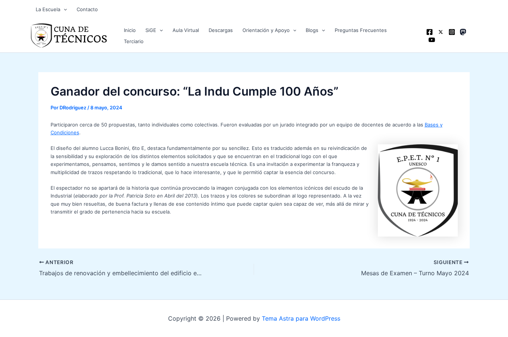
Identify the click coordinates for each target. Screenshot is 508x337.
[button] (63, 9)
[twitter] (440, 32)
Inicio (130, 30)
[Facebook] (429, 32)
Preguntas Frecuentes (361, 30)
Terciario (134, 41)
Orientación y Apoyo (266, 30)
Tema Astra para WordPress (301, 318)
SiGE (150, 30)
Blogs (312, 30)
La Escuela (48, 9)
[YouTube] (431, 39)
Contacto (87, 9)
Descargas (221, 30)
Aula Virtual (186, 30)
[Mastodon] (463, 32)
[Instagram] (451, 32)
